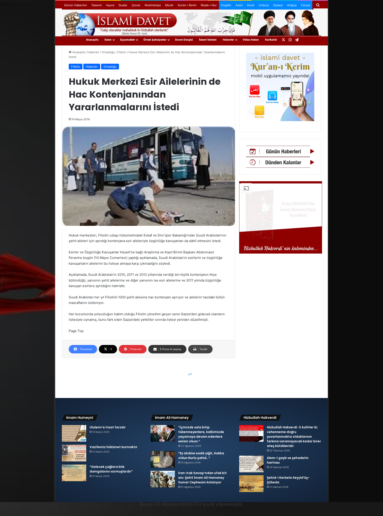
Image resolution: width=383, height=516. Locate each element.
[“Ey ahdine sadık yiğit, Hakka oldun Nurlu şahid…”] (162, 459)
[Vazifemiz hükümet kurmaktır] (74, 453)
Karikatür (271, 39)
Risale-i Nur (209, 5)
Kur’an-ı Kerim (187, 5)
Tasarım (96, 5)
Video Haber (251, 39)
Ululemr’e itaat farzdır (108, 427)
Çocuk (136, 5)
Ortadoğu (108, 52)
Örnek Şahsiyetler (154, 39)
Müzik (169, 5)
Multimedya (153, 5)
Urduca (264, 5)
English (226, 5)
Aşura (110, 5)
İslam (108, 39)
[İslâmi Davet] (191, 22)
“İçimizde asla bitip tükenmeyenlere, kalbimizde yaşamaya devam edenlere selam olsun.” (201, 434)
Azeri (239, 5)
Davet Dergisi (184, 39)
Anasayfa (92, 39)
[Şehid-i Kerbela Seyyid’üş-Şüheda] (251, 483)
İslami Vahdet (208, 39)
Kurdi (250, 5)
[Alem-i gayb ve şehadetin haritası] (251, 464)
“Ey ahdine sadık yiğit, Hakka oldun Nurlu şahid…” (201, 455)
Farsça (305, 5)
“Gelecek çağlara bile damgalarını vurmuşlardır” (111, 469)
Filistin (121, 52)
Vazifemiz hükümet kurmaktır (113, 447)
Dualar (123, 5)
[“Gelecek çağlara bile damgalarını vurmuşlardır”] (74, 473)
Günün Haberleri (75, 5)
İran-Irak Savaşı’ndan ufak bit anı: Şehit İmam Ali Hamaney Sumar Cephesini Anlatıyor (202, 477)
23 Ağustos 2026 (173, 504)
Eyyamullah (127, 39)
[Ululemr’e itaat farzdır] (74, 433)
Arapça (292, 5)
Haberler (228, 39)
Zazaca (278, 5)
